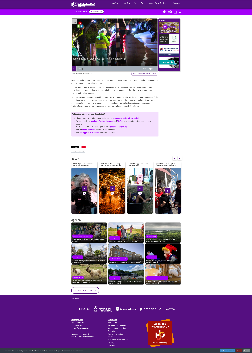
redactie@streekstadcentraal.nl (126, 118)
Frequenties (113, 323)
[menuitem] (115, 3)
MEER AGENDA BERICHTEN (85, 290)
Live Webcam (164, 11)
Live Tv (175, 11)
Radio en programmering (118, 325)
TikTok (120, 121)
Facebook (94, 121)
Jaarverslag (113, 345)
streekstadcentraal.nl (118, 127)
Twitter (102, 121)
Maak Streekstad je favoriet (144, 73)
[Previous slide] (74, 309)
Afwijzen (239, 351)
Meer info (246, 351)
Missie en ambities (115, 334)
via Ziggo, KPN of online (89, 133)
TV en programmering (117, 328)
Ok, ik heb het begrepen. (227, 351)
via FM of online (88, 130)
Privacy (111, 343)
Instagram (110, 121)
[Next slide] (178, 309)
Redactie (111, 331)
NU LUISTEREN (169, 11)
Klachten (111, 337)
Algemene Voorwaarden (118, 340)
